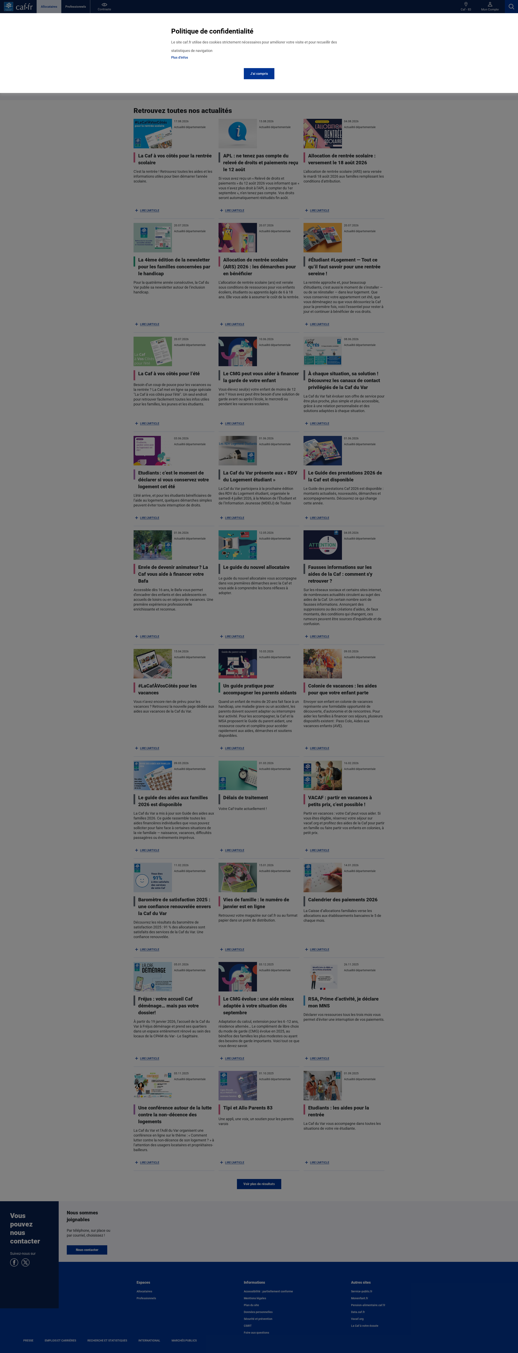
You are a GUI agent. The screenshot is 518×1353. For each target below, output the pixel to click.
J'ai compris (259, 74)
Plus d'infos (179, 57)
